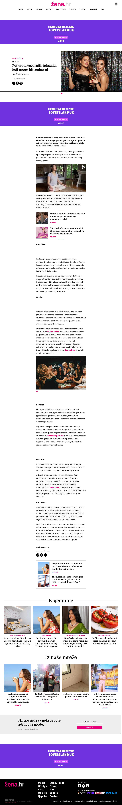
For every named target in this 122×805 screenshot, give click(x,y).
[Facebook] (17, 84)
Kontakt (55, 801)
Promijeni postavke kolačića (108, 801)
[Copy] (14, 84)
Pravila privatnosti (66, 801)
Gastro (49, 9)
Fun (102, 9)
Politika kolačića (79, 801)
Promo (53, 786)
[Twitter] (21, 84)
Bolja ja (93, 9)
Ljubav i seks (61, 9)
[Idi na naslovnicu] (61, 6)
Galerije (39, 9)
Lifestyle (83, 9)
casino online (53, 332)
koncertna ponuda (55, 436)
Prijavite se (89, 727)
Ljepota (73, 9)
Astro (29, 9)
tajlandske (54, 487)
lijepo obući (70, 350)
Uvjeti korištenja (91, 801)
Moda (20, 9)
